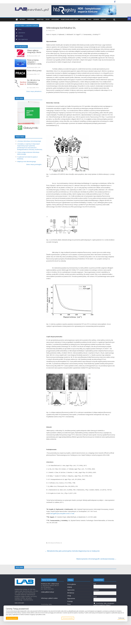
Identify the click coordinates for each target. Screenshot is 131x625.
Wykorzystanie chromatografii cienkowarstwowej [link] (96, 559)
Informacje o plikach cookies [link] (49, 598)
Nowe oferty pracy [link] (34, 70)
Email (95, 597)
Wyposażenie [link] (55, 19)
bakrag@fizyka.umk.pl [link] (62, 513)
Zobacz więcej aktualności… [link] (34, 91)
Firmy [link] (19, 29)
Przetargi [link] (83, 19)
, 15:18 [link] (33, 87)
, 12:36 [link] (34, 67)
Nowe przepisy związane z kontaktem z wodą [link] (34, 62)
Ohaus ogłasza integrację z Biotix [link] (34, 51)
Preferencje (121, 618)
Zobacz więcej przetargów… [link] (34, 164)
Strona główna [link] (71, 584)
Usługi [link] (47, 19)
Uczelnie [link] (20, 36)
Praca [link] (89, 19)
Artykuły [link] (22, 19)
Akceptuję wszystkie (12, 618)
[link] (129, 18)
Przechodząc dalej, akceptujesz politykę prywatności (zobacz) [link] (103, 604)
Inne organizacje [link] (23, 39)
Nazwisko (96, 590)
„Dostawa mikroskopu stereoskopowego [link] (29, 141)
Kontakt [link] (103, 19)
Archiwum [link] (96, 19)
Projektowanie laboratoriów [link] (69, 19)
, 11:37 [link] (34, 74)
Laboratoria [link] (21, 33)
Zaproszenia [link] (30, 19)
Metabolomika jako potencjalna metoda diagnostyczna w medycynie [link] (72, 551)
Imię (94, 584)
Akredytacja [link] (40, 19)
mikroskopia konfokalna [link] (54, 543)
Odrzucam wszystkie (68, 618)
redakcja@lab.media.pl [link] (47, 592)
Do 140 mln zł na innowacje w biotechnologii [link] (33, 82)
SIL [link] (61, 543)
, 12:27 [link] (34, 56)
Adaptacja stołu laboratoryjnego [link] (26, 161)
